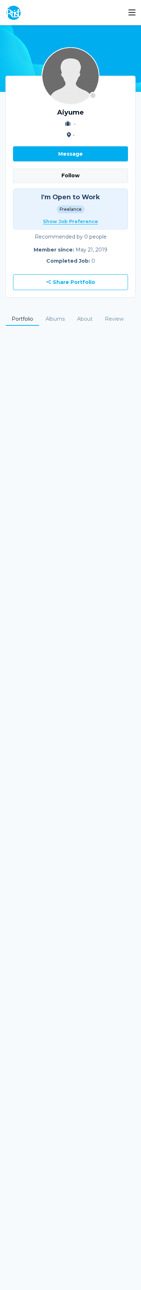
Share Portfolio (73, 282)
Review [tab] (114, 319)
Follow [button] (70, 175)
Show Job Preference (70, 221)
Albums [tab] (55, 319)
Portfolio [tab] (22, 319)
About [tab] (85, 319)
